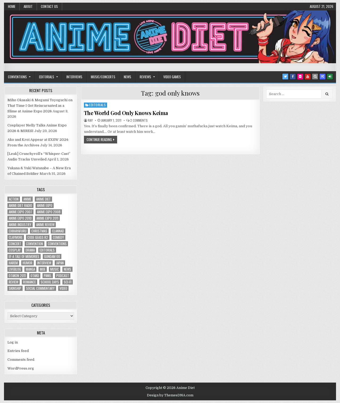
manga (30, 269)
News (127, 76)
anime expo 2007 (20, 211)
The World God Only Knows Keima (126, 112)
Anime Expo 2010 (20, 218)
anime (27, 199)
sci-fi (67, 282)
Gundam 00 (52, 256)
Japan (60, 262)
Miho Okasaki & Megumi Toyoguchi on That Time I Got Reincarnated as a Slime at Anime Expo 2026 (40, 105)
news (67, 269)
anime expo (44, 205)
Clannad (58, 231)
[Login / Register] (330, 76)
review (13, 282)
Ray (90, 120)
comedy (58, 237)
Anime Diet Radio (20, 205)
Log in (12, 342)
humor (27, 262)
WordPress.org (20, 368)
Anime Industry (20, 224)
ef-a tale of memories (24, 256)
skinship (15, 288)
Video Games (172, 76)
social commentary (40, 288)
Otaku (35, 275)
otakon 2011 (17, 275)
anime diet (43, 199)
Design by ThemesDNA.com (170, 395)
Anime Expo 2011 (47, 218)
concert (15, 243)
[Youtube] (307, 76)
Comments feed (20, 360)
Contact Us (49, 6)
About (28, 6)
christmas (39, 231)
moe (42, 269)
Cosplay (15, 250)
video (63, 288)
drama (30, 250)
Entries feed (18, 351)
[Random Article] (322, 76)
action (14, 199)
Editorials (46, 76)
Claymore (16, 237)
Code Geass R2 (37, 237)
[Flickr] (300, 76)
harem (13, 262)
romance (29, 282)
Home (11, 6)
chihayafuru (18, 231)
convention (34, 243)
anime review (45, 224)
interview (44, 262)
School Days (50, 282)
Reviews (145, 76)
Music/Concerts (103, 76)
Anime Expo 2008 (49, 211)
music (54, 269)
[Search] (315, 76)
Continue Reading (99, 139)
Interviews (74, 76)
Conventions (17, 76)
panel (48, 275)
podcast (62, 275)
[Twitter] (285, 76)
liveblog (15, 269)
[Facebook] (293, 76)
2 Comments (139, 120)
